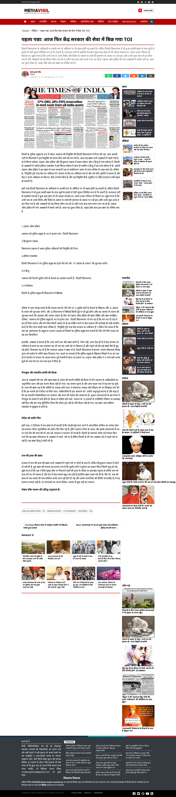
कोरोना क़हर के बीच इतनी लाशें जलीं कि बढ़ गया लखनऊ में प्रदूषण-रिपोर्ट (108, 773)
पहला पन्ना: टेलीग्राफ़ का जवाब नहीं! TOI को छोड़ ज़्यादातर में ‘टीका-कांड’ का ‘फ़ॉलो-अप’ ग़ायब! (138, 755)
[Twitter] (142, 2)
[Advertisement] (138, 238)
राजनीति (43, 21)
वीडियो (101, 21)
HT (44, 511)
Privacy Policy (76, 792)
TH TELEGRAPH (69, 511)
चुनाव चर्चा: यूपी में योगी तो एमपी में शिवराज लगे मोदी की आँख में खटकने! (78, 771)
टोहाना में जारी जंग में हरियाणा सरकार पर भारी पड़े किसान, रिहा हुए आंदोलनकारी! (108, 748)
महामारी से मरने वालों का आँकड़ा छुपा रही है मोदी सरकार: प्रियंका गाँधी (138, 763)
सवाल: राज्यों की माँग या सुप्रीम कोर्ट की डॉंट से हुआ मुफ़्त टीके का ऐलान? (109, 756)
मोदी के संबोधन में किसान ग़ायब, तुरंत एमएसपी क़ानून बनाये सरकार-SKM (78, 746)
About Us (87, 792)
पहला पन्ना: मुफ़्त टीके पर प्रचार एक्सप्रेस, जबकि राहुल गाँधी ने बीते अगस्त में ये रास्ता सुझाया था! (107, 765)
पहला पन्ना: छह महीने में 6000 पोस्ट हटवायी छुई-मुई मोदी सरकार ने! (138, 771)
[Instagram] (145, 2)
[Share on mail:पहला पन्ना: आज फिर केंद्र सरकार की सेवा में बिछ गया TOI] (150, 76)
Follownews (98, 792)
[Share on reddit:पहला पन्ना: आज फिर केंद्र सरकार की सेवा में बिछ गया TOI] (134, 76)
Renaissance (129, 21)
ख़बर (33, 21)
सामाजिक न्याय (87, 21)
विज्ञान (63, 21)
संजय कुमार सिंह (35, 72)
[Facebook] (138, 2)
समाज (53, 21)
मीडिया (73, 21)
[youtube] (149, 2)
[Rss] (152, 2)
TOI (90, 511)
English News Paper (31, 511)
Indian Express (54, 511)
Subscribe (148, 10)
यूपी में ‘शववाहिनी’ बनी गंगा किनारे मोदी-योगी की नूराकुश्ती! (137, 746)
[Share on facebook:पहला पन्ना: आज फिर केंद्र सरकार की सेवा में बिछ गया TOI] (117, 76)
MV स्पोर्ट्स (113, 21)
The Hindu (82, 511)
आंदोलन (144, 21)
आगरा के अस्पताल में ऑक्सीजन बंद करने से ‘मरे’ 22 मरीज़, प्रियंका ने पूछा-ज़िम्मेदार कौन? (79, 762)
